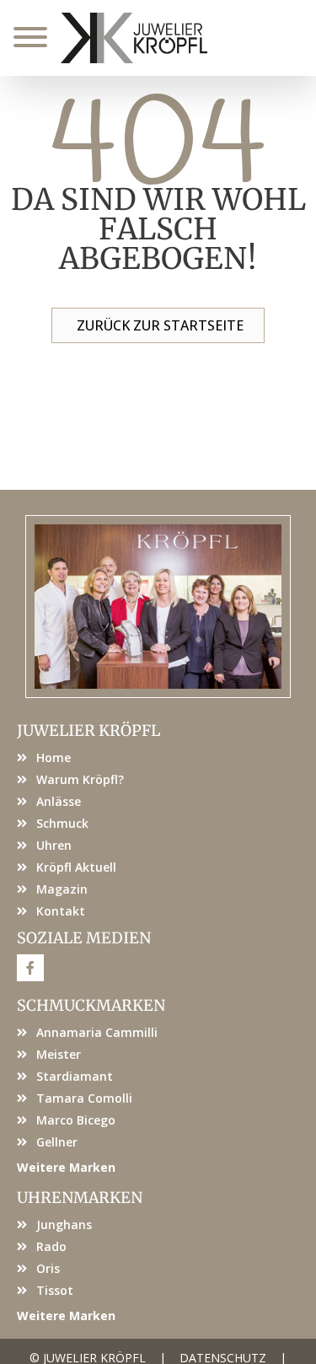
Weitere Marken (66, 1167)
